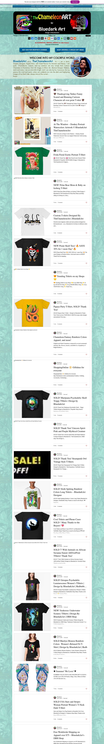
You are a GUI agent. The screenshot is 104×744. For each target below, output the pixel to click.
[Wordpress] (55, 38)
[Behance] (58, 38)
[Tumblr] (39, 38)
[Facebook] (32, 38)
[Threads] (42, 38)
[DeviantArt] (68, 38)
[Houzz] (62, 38)
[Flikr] (52, 38)
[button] (90, 49)
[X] (29, 38)
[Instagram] (65, 38)
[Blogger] (49, 38)
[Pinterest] (45, 38)
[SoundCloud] (75, 38)
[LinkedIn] (36, 38)
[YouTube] (71, 38)
